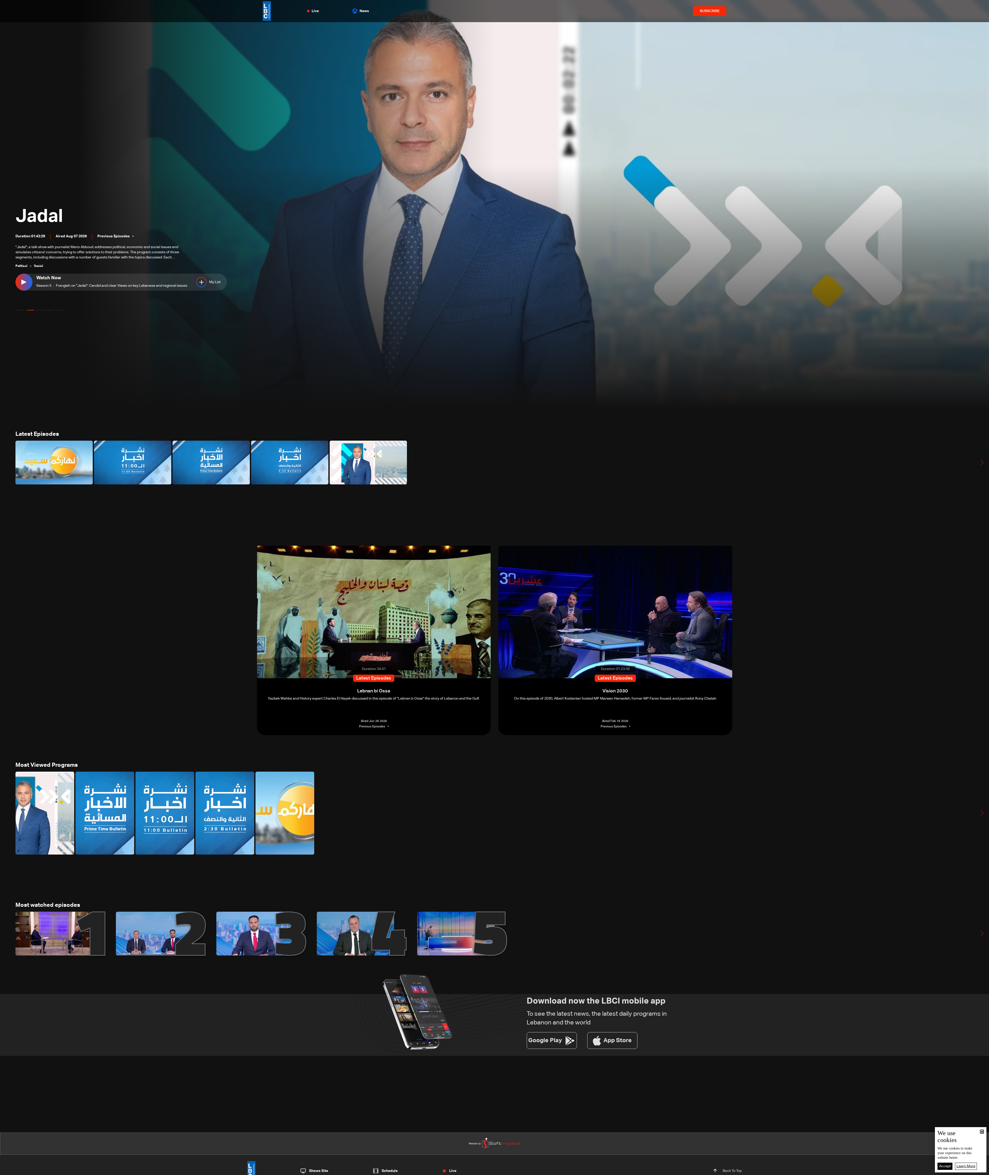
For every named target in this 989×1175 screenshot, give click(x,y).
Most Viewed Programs (46, 765)
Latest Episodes (37, 434)
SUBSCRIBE (710, 11)
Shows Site (318, 1171)
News (364, 11)
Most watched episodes (47, 905)
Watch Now (55, 278)
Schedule (390, 1171)
